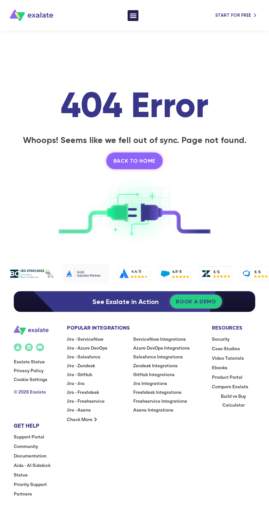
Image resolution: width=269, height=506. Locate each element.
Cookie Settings (30, 379)
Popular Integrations (98, 328)
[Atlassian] (18, 347)
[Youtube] (40, 347)
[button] (133, 15)
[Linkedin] (29, 347)
